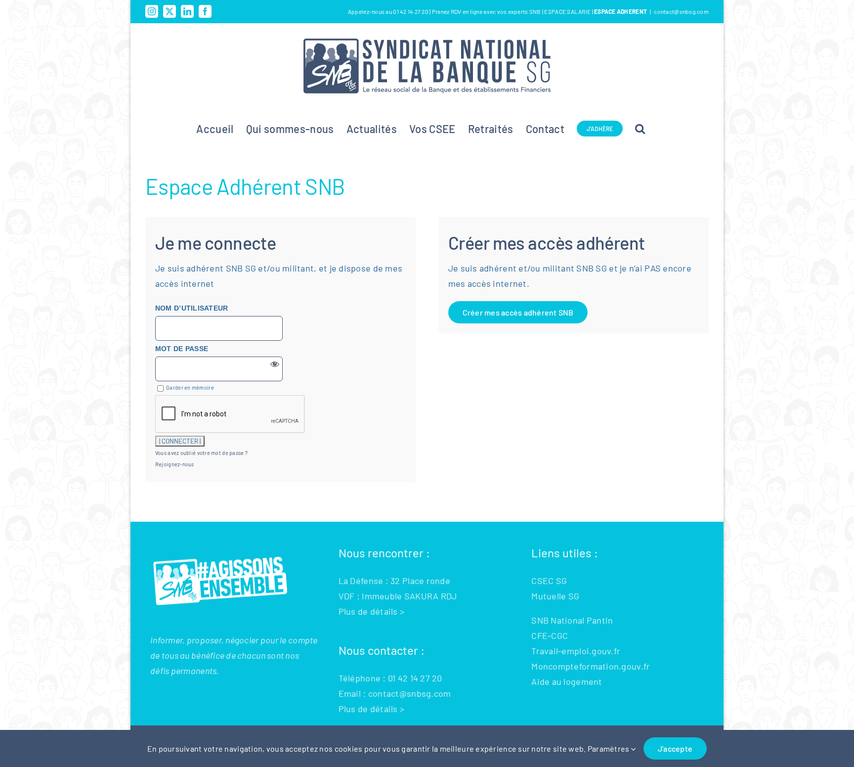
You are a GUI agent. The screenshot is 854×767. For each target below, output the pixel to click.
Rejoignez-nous (174, 464)
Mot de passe (181, 349)
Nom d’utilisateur (191, 308)
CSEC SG (549, 580)
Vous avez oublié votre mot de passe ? (201, 453)
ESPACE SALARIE (568, 11)
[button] (640, 128)
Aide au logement (566, 681)
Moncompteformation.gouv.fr (590, 666)
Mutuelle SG (555, 595)
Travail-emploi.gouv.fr (575, 650)
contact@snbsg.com (681, 11)
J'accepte (675, 748)
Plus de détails (368, 611)
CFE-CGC (549, 635)
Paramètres (609, 748)
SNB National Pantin (572, 620)
